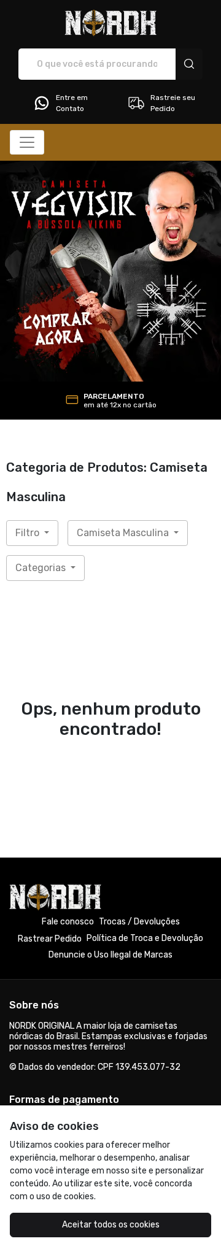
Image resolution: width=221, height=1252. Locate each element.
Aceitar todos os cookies (111, 1224)
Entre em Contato (72, 103)
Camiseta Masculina (124, 533)
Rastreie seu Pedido (172, 103)
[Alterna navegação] (27, 142)
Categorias (41, 568)
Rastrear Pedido (50, 939)
